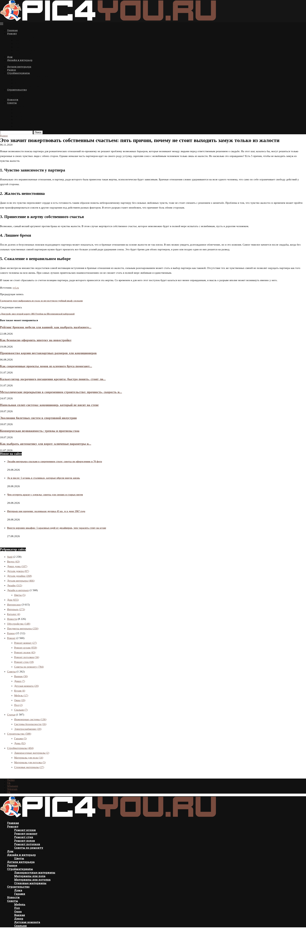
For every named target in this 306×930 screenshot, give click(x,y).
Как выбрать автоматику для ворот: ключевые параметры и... (45, 444)
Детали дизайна (19, 575)
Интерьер (16, 609)
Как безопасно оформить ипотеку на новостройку (36, 340)
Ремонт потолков (26, 50)
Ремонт (12, 33)
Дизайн (14, 585)
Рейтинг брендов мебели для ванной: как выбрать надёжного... (45, 327)
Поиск (38, 132)
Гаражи (19, 96)
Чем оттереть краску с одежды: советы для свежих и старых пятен (45, 494)
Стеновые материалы (29, 86)
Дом (10, 56)
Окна (17, 112)
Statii (10, 556)
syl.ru (16, 287)
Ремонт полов (23, 47)
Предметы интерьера (22, 628)
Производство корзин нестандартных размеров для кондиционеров (48, 353)
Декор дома (17, 566)
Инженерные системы (30, 719)
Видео (13, 561)
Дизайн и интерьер (19, 60)
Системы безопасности (30, 724)
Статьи (11, 714)
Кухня (19, 690)
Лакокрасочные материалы (33, 76)
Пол (16, 109)
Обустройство (18, 623)
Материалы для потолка (31, 83)
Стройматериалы (18, 73)
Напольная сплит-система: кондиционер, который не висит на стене (49, 405)
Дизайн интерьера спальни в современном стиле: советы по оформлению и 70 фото (54, 461)
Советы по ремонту (27, 53)
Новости (12, 99)
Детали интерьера (19, 66)
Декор (18, 119)
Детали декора (18, 571)
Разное (11, 69)
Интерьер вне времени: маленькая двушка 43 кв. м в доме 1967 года (46, 511)
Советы (12, 102)
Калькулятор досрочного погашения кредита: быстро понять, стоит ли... (53, 379)
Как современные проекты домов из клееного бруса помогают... (46, 366)
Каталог (13, 614)
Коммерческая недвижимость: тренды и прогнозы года (39, 431)
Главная (12, 30)
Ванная (19, 116)
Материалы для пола (29, 79)
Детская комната (26, 123)
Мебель (19, 106)
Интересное (14, 604)
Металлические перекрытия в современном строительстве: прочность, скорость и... (61, 392)
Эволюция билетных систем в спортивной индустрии (38, 418)
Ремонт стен (23, 43)
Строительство (17, 89)
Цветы (18, 63)
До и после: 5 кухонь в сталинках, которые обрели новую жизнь (43, 478)
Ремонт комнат (25, 40)
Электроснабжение (27, 729)
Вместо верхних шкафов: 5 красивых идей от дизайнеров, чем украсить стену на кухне (56, 528)
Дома (17, 93)
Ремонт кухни (24, 36)
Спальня (20, 126)
